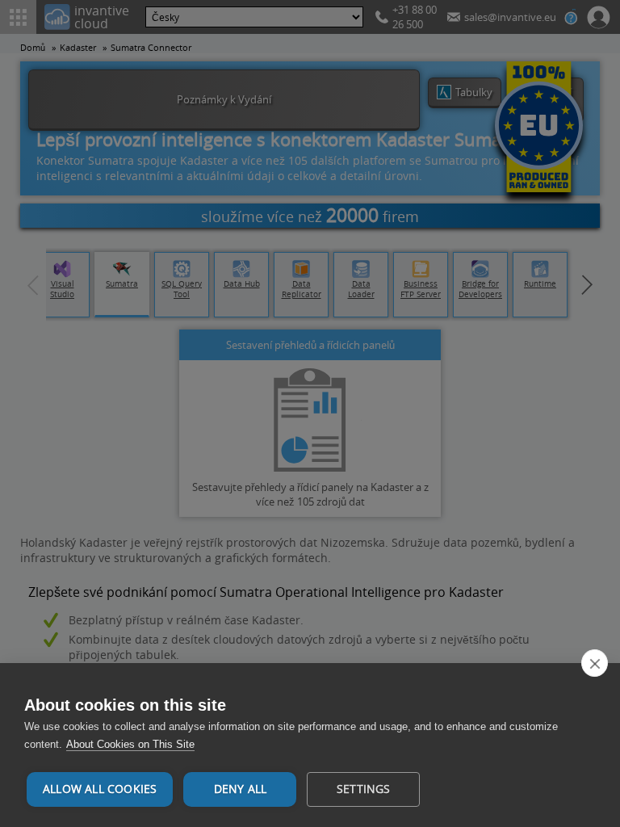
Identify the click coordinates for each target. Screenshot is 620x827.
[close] (594, 663)
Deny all (240, 789)
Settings (364, 789)
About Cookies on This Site (130, 744)
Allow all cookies (100, 789)
